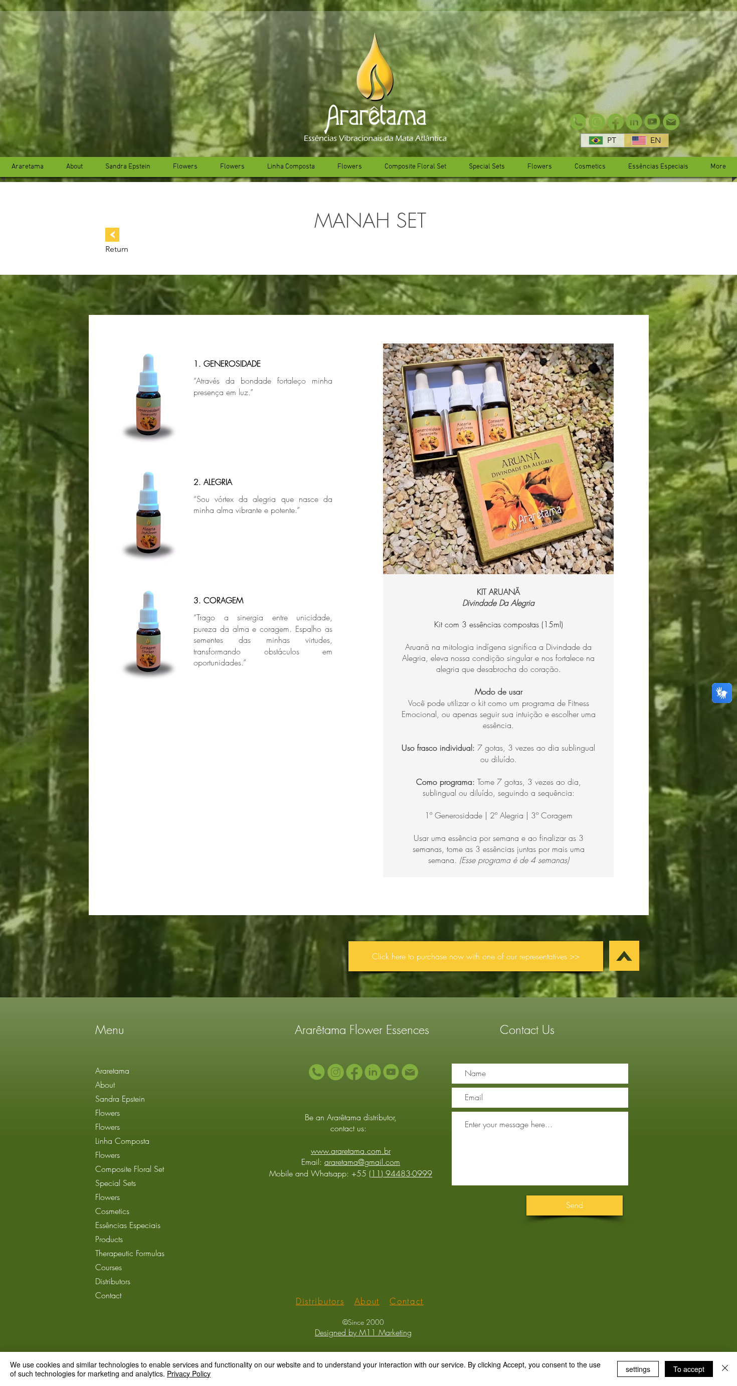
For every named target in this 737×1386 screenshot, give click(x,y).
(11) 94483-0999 (400, 1173)
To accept (688, 1369)
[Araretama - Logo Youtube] (652, 122)
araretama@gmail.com (362, 1161)
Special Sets (115, 1182)
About (105, 1084)
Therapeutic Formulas (129, 1253)
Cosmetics (112, 1211)
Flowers (107, 1112)
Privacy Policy (189, 1373)
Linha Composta (122, 1140)
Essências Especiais (127, 1225)
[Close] (725, 1369)
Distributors (112, 1281)
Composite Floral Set (129, 1168)
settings (638, 1369)
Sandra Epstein (120, 1098)
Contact (108, 1295)
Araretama (112, 1070)
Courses (108, 1267)
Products (109, 1239)
